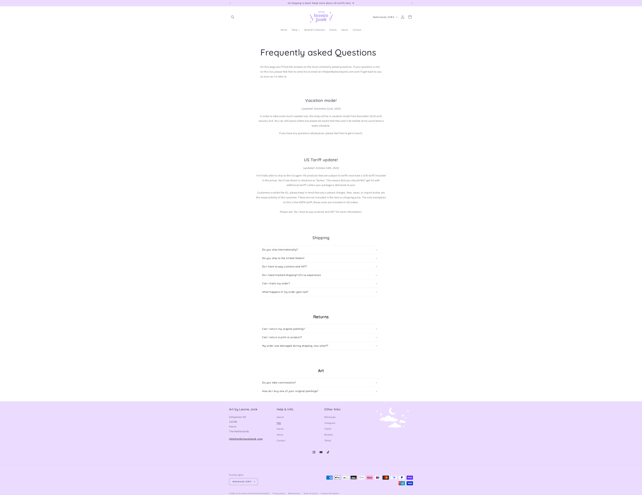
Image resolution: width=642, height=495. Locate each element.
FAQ (279, 422)
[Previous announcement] (230, 3)
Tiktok (327, 440)
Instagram (329, 422)
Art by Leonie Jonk (244, 493)
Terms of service (311, 493)
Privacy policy (279, 493)
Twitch (328, 428)
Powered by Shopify (261, 493)
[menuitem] (283, 29)
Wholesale (330, 417)
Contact (281, 440)
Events (280, 428)
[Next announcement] (411, 3)
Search (280, 417)
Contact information (330, 493)
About (280, 434)
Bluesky (328, 434)
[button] (232, 17)
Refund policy (294, 493)
